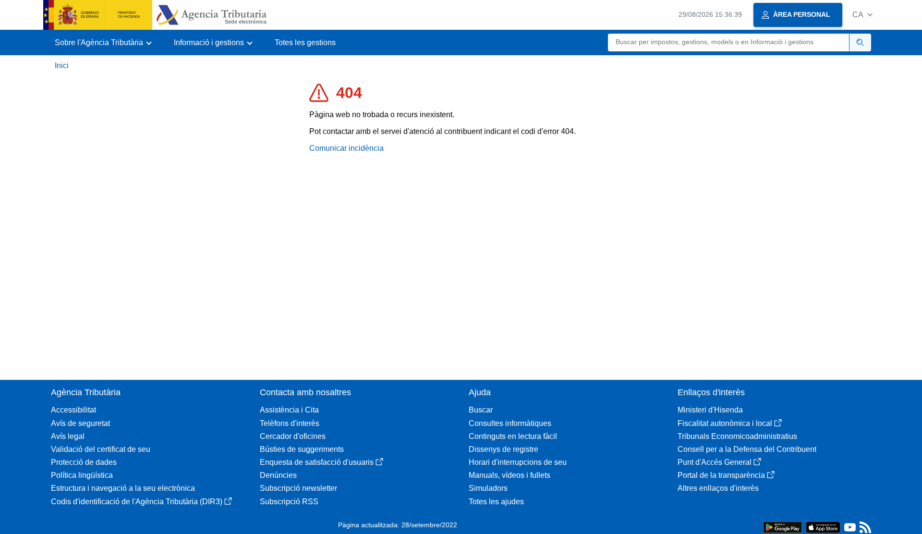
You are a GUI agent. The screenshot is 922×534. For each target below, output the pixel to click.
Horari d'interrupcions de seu (518, 462)
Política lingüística (82, 475)
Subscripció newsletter (298, 488)
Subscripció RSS (289, 502)
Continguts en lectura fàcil (513, 436)
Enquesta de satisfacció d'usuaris (317, 462)
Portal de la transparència (721, 475)
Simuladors (488, 488)
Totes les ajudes (496, 502)
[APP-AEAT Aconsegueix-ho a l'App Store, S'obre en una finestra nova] (823, 526)
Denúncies (278, 475)
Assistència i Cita (289, 410)
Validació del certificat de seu (100, 449)
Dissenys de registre (503, 449)
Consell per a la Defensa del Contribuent (747, 449)
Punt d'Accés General (715, 462)
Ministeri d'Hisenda (710, 410)
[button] (862, 14)
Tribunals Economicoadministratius (737, 436)
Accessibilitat (73, 410)
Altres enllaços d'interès (718, 488)
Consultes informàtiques (510, 423)
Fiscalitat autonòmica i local (725, 423)
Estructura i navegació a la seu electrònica (123, 488)
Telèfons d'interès (289, 423)
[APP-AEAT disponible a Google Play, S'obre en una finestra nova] (782, 526)
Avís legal (68, 436)
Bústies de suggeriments (302, 449)
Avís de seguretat (80, 423)
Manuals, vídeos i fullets (509, 475)
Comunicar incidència (346, 148)
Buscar (481, 410)
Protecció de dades (84, 462)
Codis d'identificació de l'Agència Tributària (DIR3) (136, 502)
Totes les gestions (305, 42)
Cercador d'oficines (293, 436)
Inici (62, 65)
